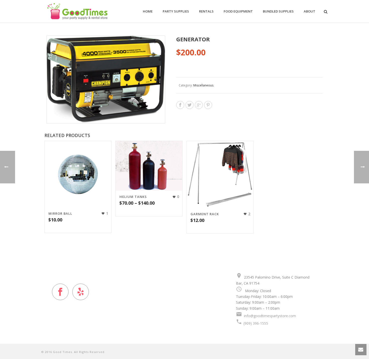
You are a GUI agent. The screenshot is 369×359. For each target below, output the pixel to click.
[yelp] (80, 292)
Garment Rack (205, 214)
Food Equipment (238, 11)
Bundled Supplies (278, 11)
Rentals (206, 11)
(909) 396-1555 (255, 323)
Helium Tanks (133, 196)
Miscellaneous (203, 85)
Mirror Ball (60, 213)
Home (148, 11)
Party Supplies (176, 11)
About (309, 11)
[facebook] (60, 292)
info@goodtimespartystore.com (270, 315)
